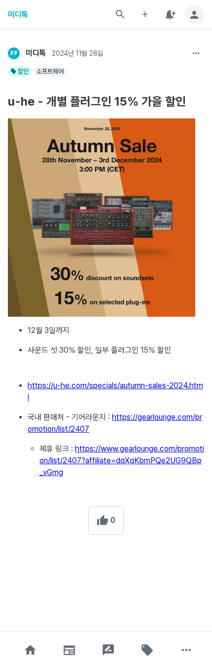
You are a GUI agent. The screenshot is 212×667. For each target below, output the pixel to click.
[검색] (120, 14)
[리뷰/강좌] (108, 650)
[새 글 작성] (145, 14)
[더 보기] (196, 53)
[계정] (194, 14)
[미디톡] (14, 53)
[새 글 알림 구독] (169, 14)
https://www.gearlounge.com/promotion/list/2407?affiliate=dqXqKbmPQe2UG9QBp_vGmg (121, 460)
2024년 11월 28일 (77, 53)
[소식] (69, 650)
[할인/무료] (147, 650)
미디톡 (18, 14)
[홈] (30, 650)
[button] (30, 650)
